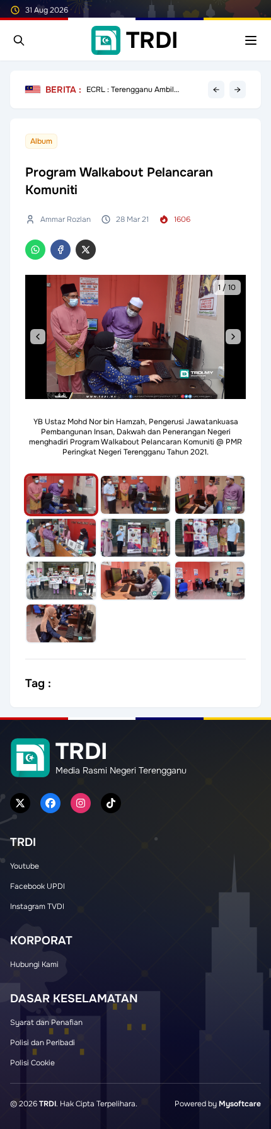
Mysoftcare (240, 1104)
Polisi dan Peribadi (42, 1043)
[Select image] (61, 495)
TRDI (47, 1104)
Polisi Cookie (32, 1063)
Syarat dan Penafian (46, 1022)
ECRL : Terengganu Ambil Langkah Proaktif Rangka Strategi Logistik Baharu (130, 89)
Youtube (24, 866)
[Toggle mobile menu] (251, 40)
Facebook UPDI (37, 886)
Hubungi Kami (34, 964)
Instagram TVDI (37, 906)
